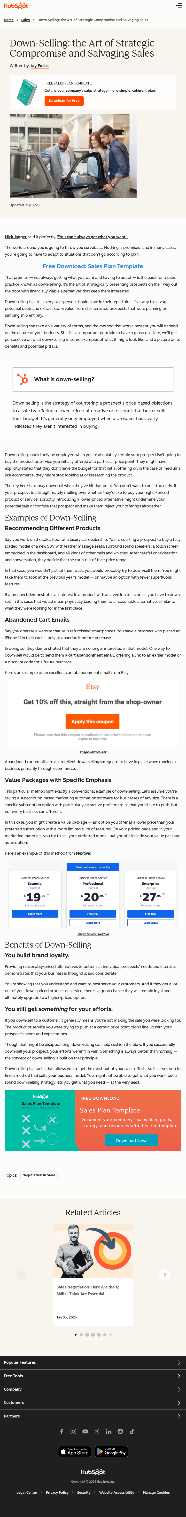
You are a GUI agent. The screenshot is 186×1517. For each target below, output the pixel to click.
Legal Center (26, 1493)
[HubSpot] (93, 1472)
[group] (93, 1275)
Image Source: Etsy (93, 752)
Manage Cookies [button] (156, 1493)
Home (9, 20)
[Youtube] (85, 1432)
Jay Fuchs (40, 65)
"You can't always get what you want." (92, 237)
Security (84, 1493)
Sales (25, 20)
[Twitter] (97, 1432)
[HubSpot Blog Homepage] (16, 6)
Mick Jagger (16, 237)
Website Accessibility (116, 1493)
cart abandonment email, (91, 655)
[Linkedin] (108, 1432)
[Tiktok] (132, 1432)
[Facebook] (62, 1432)
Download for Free (64, 101)
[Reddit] (120, 1432)
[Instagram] (73, 1432)
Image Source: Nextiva (93, 934)
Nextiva (83, 853)
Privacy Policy (57, 1493)
